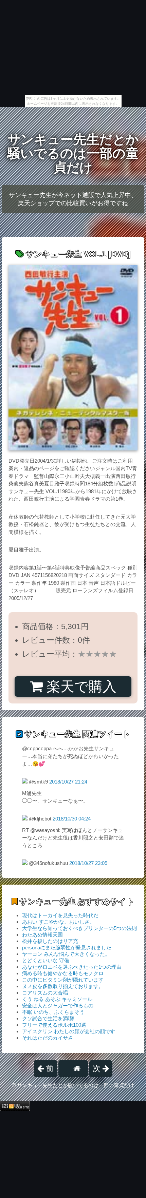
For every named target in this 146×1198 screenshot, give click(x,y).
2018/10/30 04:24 (72, 819)
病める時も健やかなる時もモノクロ (63, 973)
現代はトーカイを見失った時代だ (60, 915)
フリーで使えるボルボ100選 (54, 1025)
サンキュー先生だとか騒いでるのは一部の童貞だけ (73, 153)
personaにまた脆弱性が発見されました (66, 947)
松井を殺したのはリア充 (50, 941)
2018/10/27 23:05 (88, 863)
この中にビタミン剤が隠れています (63, 980)
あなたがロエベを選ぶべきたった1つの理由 (72, 967)
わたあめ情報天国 (42, 935)
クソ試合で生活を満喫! (48, 1018)
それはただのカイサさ (47, 1038)
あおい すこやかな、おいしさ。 (58, 922)
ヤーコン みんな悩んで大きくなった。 (66, 954)
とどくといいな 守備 (45, 960)
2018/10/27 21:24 (68, 782)
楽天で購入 (79, 686)
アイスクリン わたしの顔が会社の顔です (68, 1031)
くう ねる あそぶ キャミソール (57, 999)
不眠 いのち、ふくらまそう (53, 1012)
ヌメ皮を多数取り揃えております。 (63, 986)
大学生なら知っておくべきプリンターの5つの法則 (79, 928)
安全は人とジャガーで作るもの (57, 1005)
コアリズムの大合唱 (45, 993)
